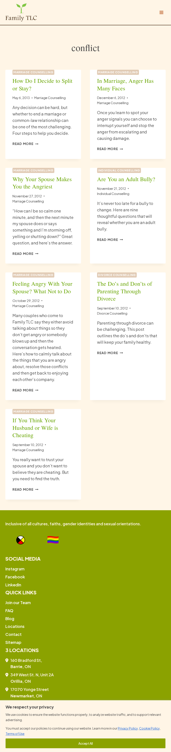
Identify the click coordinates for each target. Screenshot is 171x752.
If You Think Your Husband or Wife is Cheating (35, 427)
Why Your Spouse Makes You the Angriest (42, 182)
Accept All (85, 743)
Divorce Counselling (117, 275)
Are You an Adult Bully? (126, 179)
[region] (85, 726)
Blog (9, 618)
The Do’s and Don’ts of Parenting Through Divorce (124, 291)
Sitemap (13, 642)
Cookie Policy (149, 728)
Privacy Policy (128, 728)
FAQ (9, 610)
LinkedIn (13, 584)
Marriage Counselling (33, 72)
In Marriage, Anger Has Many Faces (125, 84)
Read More (25, 144)
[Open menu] (161, 12)
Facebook (15, 576)
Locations (14, 626)
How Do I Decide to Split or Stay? (42, 84)
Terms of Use (15, 734)
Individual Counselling (119, 170)
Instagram (14, 568)
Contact (13, 634)
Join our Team (18, 602)
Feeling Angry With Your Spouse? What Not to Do (42, 287)
